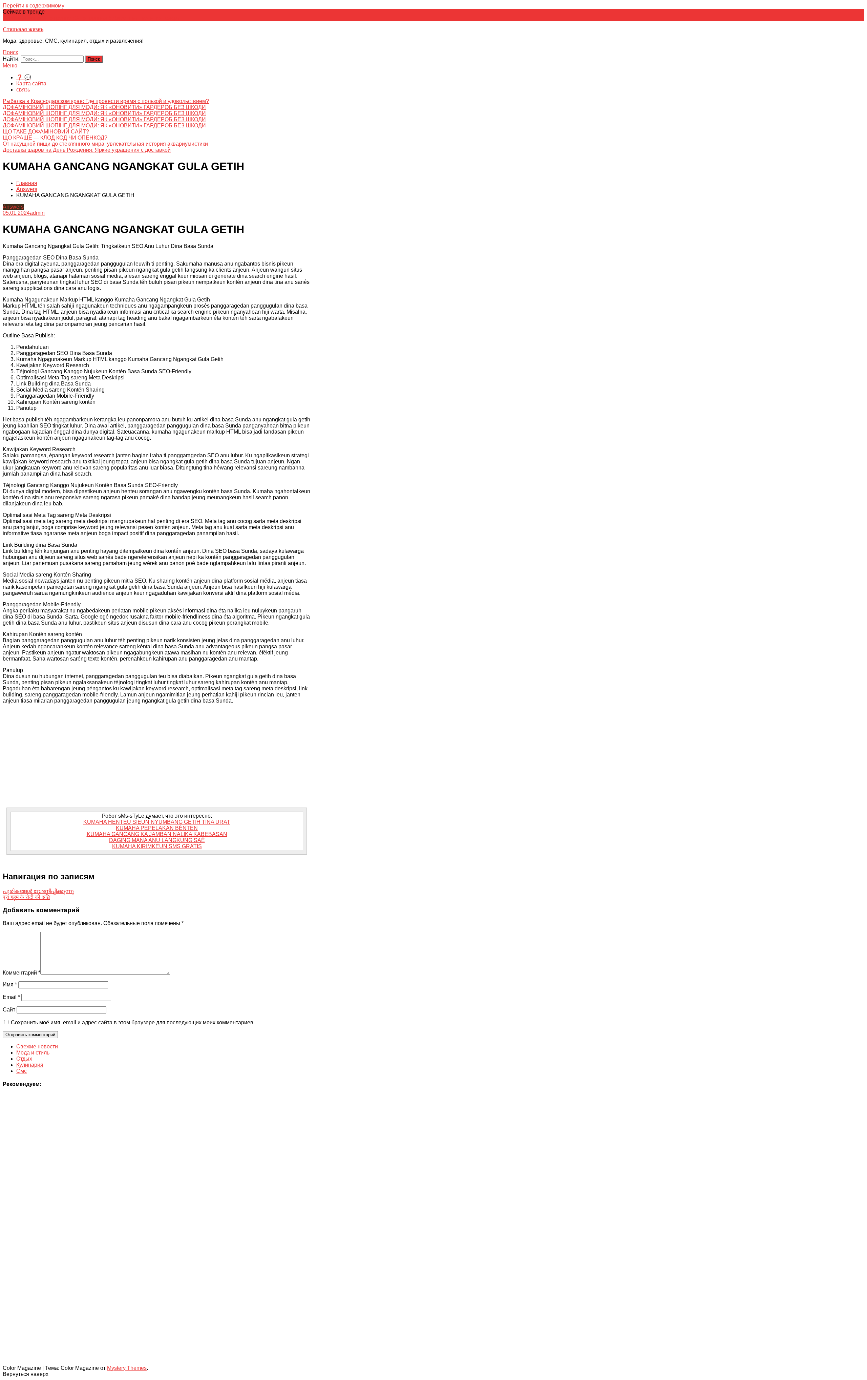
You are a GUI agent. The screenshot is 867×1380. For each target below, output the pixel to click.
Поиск (10, 52)
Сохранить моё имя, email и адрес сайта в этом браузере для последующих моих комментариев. (133, 1022)
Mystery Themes (127, 1368)
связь (23, 89)
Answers (13, 207)
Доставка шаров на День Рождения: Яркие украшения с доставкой (87, 150)
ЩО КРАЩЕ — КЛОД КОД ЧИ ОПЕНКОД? (55, 138)
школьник (149, 18)
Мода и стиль (32, 1052)
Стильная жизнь (23, 29)
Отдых (24, 1059)
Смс (21, 1071)
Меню (10, 65)
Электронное (57, 18)
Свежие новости (37, 1046)
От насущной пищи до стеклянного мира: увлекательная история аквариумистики (105, 144)
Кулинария (29, 1065)
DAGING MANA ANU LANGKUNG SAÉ (157, 840)
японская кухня (22, 18)
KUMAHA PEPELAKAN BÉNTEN (157, 828)
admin (37, 213)
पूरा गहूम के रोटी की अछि (26, 897)
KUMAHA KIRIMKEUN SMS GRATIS (157, 846)
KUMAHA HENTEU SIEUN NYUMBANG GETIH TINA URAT (156, 822)
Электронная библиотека (105, 18)
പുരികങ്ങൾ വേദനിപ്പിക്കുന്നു (38, 891)
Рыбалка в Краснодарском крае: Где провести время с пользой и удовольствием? (106, 101)
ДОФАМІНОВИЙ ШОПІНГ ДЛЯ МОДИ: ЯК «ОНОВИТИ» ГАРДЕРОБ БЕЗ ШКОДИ (104, 107)
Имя (10, 984)
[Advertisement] (157, 756)
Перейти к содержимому (33, 5)
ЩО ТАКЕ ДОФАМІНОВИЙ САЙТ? (46, 131)
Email (11, 997)
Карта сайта (31, 83)
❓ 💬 (23, 77)
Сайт (9, 1009)
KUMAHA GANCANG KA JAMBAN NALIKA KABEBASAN (157, 834)
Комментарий (21, 973)
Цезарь (170, 18)
